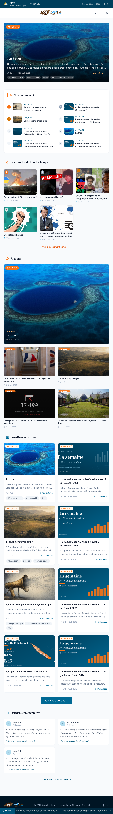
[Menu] (6, 13)
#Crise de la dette (16, 77)
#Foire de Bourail (41, 561)
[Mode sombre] (101, 13)
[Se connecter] (106, 13)
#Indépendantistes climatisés (38, 623)
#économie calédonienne (62, 77)
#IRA (9, 628)
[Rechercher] (95, 13)
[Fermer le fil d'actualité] (110, 811)
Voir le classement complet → (56, 247)
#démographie (33, 77)
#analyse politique (15, 623)
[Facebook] (105, 4)
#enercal (27, 561)
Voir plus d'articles (54, 700)
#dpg (45, 77)
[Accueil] (51, 13)
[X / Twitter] (108, 4)
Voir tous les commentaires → (56, 779)
